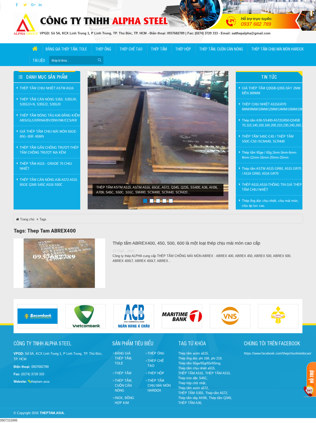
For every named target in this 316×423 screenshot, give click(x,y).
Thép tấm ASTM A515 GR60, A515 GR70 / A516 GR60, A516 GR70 (271, 171)
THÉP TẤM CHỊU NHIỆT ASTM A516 (47, 88)
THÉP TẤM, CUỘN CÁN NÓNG (123, 385)
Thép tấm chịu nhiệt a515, (197, 368)
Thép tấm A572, (216, 393)
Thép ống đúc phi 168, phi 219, (200, 358)
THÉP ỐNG (156, 353)
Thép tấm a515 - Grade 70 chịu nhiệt (46, 166)
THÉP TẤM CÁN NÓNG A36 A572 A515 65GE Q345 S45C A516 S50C (48, 182)
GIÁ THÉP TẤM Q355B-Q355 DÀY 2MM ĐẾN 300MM (271, 90)
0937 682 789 (256, 24)
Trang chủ (26, 219)
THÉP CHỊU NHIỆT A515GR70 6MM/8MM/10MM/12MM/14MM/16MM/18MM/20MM (272, 106)
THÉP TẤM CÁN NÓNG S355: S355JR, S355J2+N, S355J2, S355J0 (48, 101)
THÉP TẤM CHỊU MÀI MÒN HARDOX (159, 385)
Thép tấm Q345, (220, 398)
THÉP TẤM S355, (191, 393)
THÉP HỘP (156, 373)
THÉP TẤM (123, 373)
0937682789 (40, 367)
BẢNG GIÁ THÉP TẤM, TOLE (123, 358)
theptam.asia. (52, 413)
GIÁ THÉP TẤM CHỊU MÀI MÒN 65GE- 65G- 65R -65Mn (48, 134)
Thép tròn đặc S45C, (193, 378)
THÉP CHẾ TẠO (156, 363)
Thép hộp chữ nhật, (192, 383)
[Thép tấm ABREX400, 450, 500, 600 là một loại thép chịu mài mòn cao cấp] (59, 263)
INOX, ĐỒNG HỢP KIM (124, 400)
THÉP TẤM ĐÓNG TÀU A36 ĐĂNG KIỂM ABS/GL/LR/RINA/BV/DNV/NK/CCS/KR (50, 118)
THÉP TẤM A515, (218, 373)
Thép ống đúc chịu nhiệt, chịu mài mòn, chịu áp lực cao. (270, 203)
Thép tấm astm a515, (193, 353)
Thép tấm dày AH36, (193, 398)
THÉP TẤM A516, (191, 373)
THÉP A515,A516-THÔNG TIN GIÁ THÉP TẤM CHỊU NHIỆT (272, 187)
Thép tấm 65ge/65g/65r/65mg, (199, 363)
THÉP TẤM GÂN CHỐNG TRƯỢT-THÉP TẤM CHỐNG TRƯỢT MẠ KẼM (49, 150)
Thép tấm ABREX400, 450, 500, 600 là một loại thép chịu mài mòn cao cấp (186, 243)
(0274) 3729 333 (32, 374)
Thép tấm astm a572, (193, 388)
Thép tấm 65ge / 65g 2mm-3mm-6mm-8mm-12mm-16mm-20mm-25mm (269, 155)
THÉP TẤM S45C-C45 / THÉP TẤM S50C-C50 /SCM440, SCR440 (268, 139)
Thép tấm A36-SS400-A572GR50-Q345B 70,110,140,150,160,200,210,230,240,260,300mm (272, 122)
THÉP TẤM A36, (190, 403)
